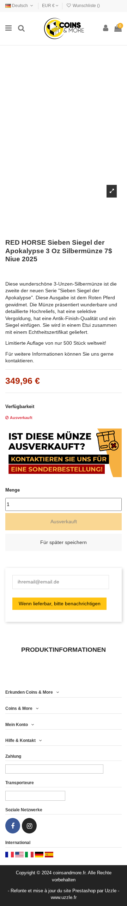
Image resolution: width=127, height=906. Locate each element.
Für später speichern (63, 542)
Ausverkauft (63, 521)
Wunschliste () (86, 5)
